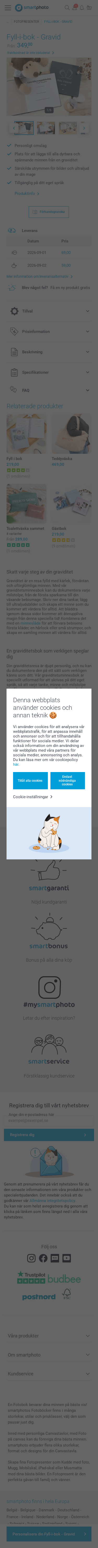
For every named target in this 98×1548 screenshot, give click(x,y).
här (15, 764)
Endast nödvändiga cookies (67, 780)
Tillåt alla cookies (30, 780)
